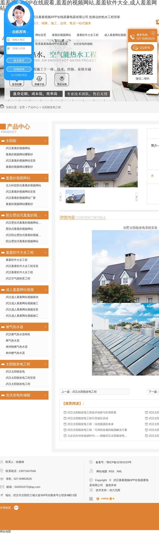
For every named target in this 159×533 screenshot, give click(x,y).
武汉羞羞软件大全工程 (19, 272)
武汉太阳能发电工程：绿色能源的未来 (90, 424)
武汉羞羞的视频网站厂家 (21, 197)
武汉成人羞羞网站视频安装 (22, 309)
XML (119, 471)
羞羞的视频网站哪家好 (19, 154)
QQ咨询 (145, 47)
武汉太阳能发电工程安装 (21, 377)
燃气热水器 (14, 327)
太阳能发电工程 (51, 107)
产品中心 (33, 107)
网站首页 (40, 34)
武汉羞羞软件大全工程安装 (22, 266)
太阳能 (11, 141)
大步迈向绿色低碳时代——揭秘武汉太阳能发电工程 (98, 435)
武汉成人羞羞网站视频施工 (22, 303)
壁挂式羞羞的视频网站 (19, 228)
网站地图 (101, 471)
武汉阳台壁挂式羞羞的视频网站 (25, 235)
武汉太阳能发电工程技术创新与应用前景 (91, 412)
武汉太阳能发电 (15, 371)
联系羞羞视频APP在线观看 (51, 43)
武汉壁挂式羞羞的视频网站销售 (25, 222)
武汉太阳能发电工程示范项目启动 (87, 418)
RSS (112, 471)
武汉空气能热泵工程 (18, 278)
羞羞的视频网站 (61, 34)
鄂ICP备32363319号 (118, 462)
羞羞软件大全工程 (88, 34)
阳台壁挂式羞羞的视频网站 (24, 215)
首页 (22, 107)
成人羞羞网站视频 (115, 34)
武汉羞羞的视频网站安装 (21, 160)
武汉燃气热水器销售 (18, 334)
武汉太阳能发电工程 (18, 383)
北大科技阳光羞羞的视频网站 (23, 185)
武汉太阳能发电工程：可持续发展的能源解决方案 (97, 429)
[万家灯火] (106, 498)
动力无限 (114, 490)
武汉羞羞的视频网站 (18, 148)
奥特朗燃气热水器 (17, 346)
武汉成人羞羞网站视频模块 (22, 297)
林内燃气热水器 (15, 352)
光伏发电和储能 (82, 43)
